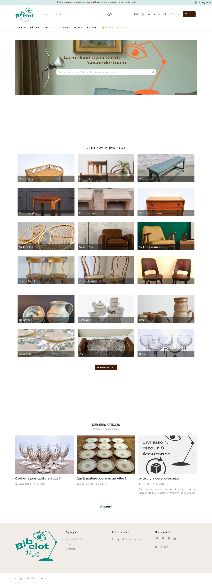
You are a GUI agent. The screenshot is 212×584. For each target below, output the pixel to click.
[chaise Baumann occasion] (166, 277)
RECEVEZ (78, 27)
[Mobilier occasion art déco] (46, 208)
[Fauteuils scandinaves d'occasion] (166, 243)
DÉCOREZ (35, 27)
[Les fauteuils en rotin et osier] (46, 243)
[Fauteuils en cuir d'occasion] (106, 243)
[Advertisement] (106, 120)
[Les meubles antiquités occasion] (106, 208)
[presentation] (21, 456)
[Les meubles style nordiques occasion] (166, 208)
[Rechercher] (109, 14)
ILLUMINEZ (64, 27)
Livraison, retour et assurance (158, 478)
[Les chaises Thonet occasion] (106, 277)
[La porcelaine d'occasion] (106, 315)
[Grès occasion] (166, 315)
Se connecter (160, 14)
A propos (146, 484)
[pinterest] (169, 538)
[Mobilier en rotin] (46, 174)
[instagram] (163, 538)
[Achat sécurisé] (149, 14)
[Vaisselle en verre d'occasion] (106, 349)
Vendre (189, 14)
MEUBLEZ (21, 27)
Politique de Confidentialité (127, 539)
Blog (68, 544)
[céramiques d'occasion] (46, 315)
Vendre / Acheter (75, 539)
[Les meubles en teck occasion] (166, 174)
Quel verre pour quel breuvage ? (38, 478)
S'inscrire (175, 14)
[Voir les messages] (136, 14)
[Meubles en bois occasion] (106, 174)
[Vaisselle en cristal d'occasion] (166, 349)
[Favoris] (143, 14)
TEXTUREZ (50, 27)
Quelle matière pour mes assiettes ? (101, 478)
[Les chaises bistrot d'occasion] (46, 277)
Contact (70, 548)
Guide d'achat (25, 484)
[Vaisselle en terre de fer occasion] (46, 349)
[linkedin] (175, 538)
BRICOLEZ (92, 27)
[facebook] (157, 538)
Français (203, 2)
